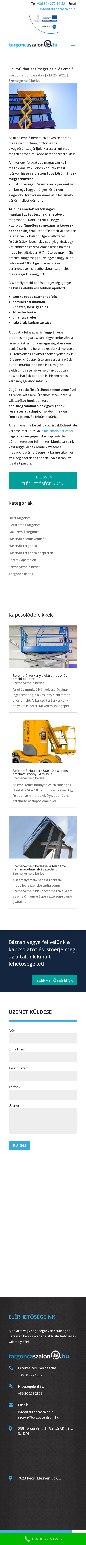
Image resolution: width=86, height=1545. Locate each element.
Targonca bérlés (21, 574)
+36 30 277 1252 (30, 1375)
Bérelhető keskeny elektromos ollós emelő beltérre (40, 677)
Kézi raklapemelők (22, 560)
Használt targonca (23, 546)
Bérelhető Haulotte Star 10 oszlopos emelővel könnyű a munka (40, 772)
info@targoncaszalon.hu (58, 9)
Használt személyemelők (27, 539)
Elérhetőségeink (54, 980)
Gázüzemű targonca (24, 532)
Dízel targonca (20, 518)
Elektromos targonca (25, 525)
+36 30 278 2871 (30, 1393)
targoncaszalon (32, 75)
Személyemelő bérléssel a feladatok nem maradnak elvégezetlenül (40, 867)
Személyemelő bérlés (24, 80)
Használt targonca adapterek (31, 553)
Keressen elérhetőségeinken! (43, 480)
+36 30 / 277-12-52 (51, 3)
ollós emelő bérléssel (57, 431)
